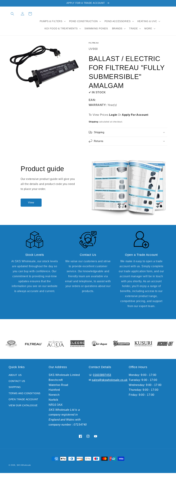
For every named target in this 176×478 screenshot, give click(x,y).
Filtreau (94, 43)
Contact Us (17, 381)
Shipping (93, 122)
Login (113, 114)
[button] (12, 14)
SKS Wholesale (24, 465)
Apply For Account (135, 114)
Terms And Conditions (24, 393)
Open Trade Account (23, 399)
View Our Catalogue (23, 405)
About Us (15, 375)
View (31, 202)
